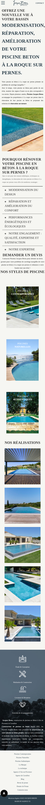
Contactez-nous (22, 790)
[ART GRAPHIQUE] (23, 601)
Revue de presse (22, 783)
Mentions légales (13, 798)
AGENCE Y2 (26, 801)
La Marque (22, 765)
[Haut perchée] (23, 522)
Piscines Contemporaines (22, 754)
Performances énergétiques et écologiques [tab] (19, 222)
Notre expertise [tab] (21, 249)
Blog (22, 779)
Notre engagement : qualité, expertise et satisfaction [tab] (23, 238)
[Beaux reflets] (23, 483)
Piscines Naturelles (22, 758)
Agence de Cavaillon (22, 775)
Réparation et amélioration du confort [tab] (18, 206)
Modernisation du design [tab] (21, 192)
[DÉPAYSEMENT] (23, 640)
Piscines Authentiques (22, 761)
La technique (22, 768)
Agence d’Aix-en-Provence (22, 772)
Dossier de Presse (22, 786)
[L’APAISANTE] (23, 561)
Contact (40, 3)
